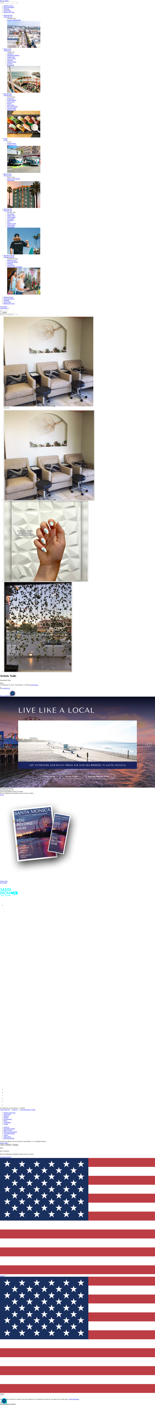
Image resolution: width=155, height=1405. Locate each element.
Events (5, 138)
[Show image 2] (46, 541)
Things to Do (7, 49)
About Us (6, 1127)
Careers (6, 1135)
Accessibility (7, 1122)
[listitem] (50, 776)
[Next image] (8, 408)
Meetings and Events (9, 1112)
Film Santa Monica (9, 7)
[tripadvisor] (5, 1105)
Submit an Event (8, 5)
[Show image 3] (38, 627)
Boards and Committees (10, 1132)
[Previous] (5, 745)
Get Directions (34, 685)
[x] (79, 1089)
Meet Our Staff (8, 1130)
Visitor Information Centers (27, 1109)
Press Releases (8, 1119)
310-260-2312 (6, 688)
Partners (6, 1117)
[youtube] (5, 1095)
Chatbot (6, 1124)
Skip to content (4, 1)
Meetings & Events (9, 12)
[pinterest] (5, 1101)
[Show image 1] (49, 455)
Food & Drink (8, 94)
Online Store (7, 1137)
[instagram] (5, 1092)
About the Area (8, 15)
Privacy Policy (4, 1143)
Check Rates (10, 180)
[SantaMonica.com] (9, 901)
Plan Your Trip (8, 209)
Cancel (4, 312)
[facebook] (5, 905)
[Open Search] (8, 308)
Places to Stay (7, 174)
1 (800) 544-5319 (5, 1109)
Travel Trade (7, 10)
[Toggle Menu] (0, 310)
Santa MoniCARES (9, 1128)
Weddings (6, 9)
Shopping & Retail (9, 255)
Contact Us (15, 1109)
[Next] (149, 745)
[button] (77, 1336)
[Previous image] (5, 408)
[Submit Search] (17, 314)
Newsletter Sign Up (5, 1157)
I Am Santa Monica (9, 1133)
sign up (2, 795)
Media (5, 1121)
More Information (74, 1399)
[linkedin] (5, 1098)
